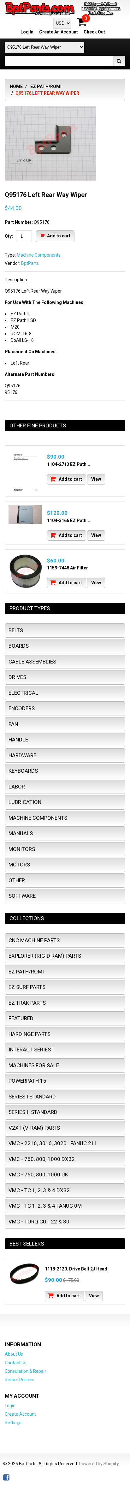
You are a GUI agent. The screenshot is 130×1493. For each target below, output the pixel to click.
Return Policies (19, 1379)
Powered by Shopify (99, 1463)
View (96, 479)
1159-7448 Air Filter (67, 567)
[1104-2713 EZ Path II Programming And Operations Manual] (25, 471)
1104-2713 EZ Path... (68, 464)
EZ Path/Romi (46, 86)
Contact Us (16, 1362)
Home (16, 86)
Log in (27, 31)
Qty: (9, 236)
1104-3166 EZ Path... (68, 520)
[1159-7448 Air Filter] (25, 571)
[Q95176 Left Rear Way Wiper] (50, 108)
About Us (14, 1354)
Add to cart (58, 235)
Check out (94, 31)
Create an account (58, 31)
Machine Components (39, 255)
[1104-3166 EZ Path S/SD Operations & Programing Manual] (25, 514)
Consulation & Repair (25, 1371)
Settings (13, 1422)
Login (10, 1405)
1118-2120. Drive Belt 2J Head (76, 1268)
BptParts (30, 263)
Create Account (20, 1414)
